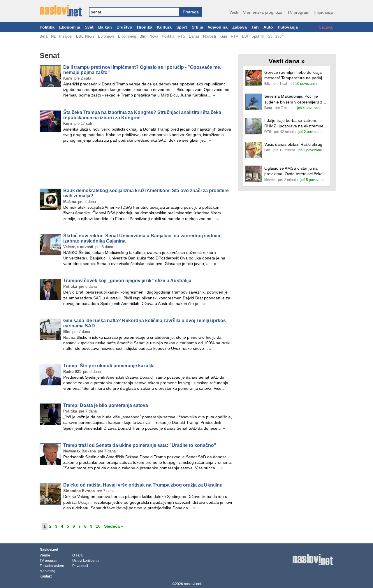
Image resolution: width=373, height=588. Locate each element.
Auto (268, 27)
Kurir (223, 36)
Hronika (144, 27)
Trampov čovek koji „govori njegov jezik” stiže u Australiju (127, 280)
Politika (47, 27)
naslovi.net (192, 584)
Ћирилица (323, 12)
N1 (53, 36)
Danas (194, 36)
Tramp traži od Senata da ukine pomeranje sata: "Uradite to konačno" (139, 445)
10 (98, 526)
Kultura (164, 27)
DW (245, 36)
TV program (298, 12)
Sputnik (257, 36)
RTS (181, 36)
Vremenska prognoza (262, 12)
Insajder (66, 36)
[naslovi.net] (61, 11)
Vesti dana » (287, 61)
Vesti (233, 12)
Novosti (209, 36)
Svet (89, 27)
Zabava (239, 27)
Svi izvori (276, 36)
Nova (153, 36)
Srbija (197, 27)
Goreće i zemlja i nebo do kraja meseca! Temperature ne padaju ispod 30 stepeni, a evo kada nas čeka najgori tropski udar (294, 75)
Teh (255, 27)
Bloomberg (127, 36)
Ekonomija (69, 27)
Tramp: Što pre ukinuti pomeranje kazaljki (108, 365)
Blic (143, 36)
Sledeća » (113, 526)
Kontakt (46, 576)
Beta (43, 36)
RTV (234, 36)
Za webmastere (52, 566)
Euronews (106, 36)
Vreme (45, 555)
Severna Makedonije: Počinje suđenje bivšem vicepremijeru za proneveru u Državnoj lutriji (294, 99)
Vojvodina (218, 27)
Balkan (105, 27)
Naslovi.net (49, 549)
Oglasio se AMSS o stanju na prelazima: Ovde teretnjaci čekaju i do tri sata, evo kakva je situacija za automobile (296, 171)
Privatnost (80, 566)
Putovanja (288, 27)
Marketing (47, 571)
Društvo (124, 27)
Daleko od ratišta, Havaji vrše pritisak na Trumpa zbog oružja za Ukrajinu (143, 484)
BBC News (85, 36)
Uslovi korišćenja (85, 561)
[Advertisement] (136, 166)
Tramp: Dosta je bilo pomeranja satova (105, 405)
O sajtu (77, 555)
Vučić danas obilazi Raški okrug (293, 144)
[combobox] (134, 12)
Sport (181, 27)
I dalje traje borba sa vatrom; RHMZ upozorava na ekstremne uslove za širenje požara (293, 123)
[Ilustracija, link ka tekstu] (253, 78)
